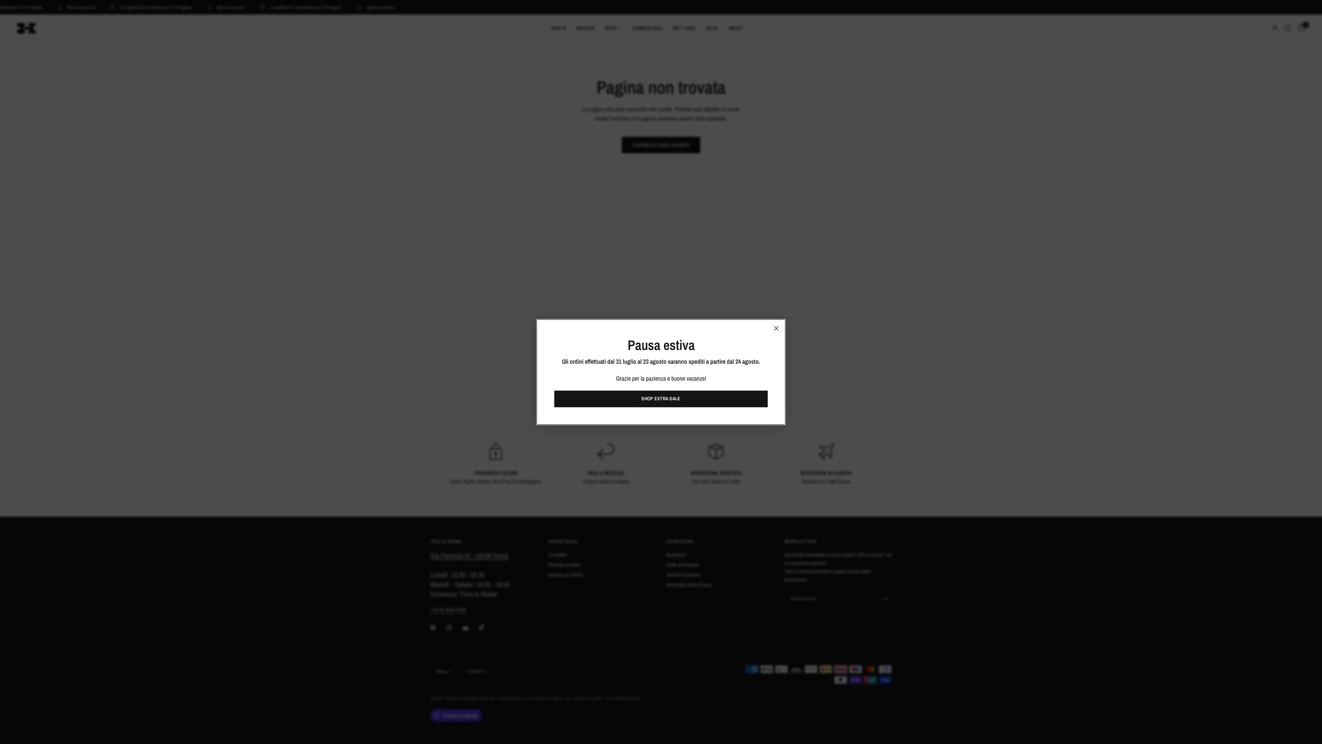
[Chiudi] (776, 328)
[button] (661, 399)
